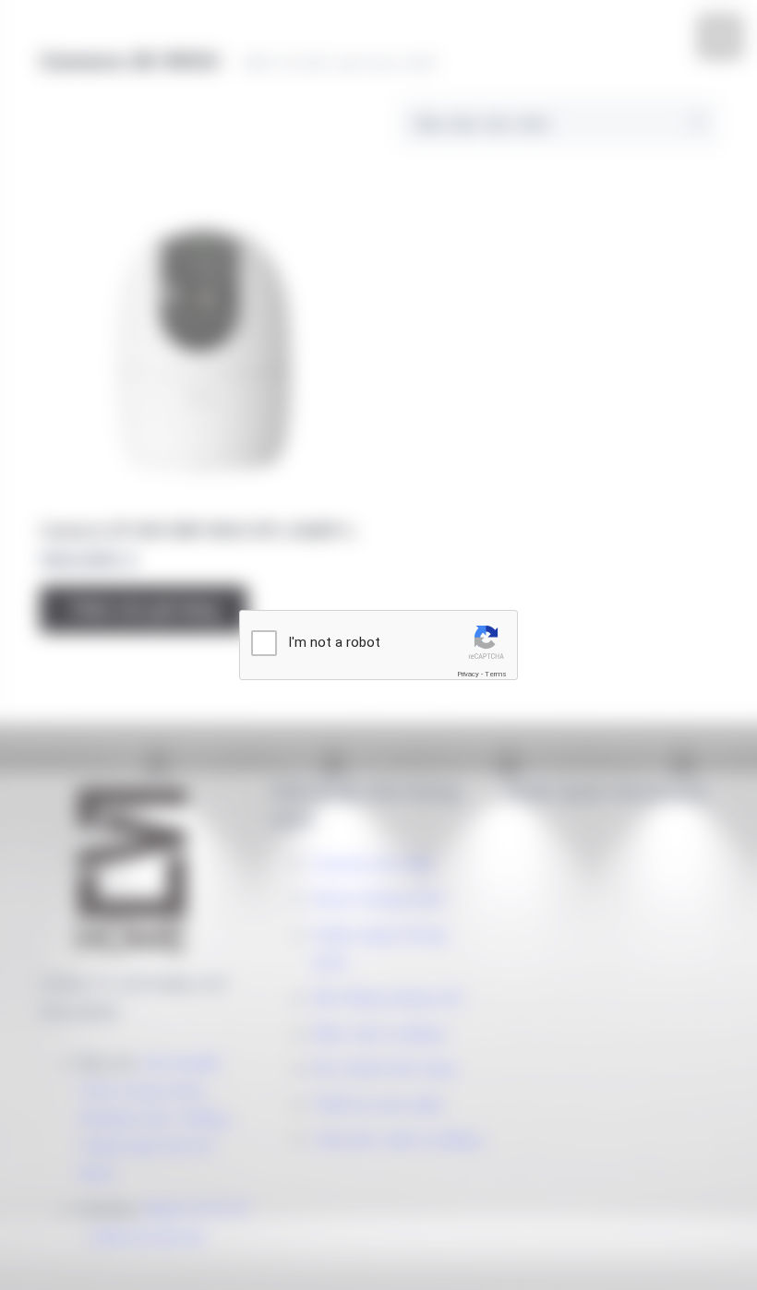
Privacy (468, 674)
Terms (496, 674)
